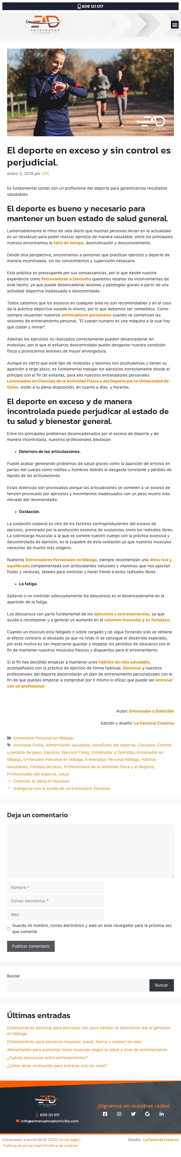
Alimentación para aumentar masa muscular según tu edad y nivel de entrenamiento (87, 1049)
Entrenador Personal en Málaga (43, 738)
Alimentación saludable (68, 745)
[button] (175, 25)
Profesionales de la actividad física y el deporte (109, 766)
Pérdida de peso (46, 766)
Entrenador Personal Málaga (112, 759)
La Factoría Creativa (161, 1139)
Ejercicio (51, 752)
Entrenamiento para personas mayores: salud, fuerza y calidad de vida (74, 1041)
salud (63, 774)
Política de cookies (61, 1145)
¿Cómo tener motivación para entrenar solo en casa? (57, 1065)
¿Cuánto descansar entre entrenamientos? (47, 1057)
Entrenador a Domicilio (113, 752)
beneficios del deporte (113, 745)
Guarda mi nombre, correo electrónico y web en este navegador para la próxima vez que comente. (92, 928)
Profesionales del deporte (31, 774)
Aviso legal (68, 1139)
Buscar (13, 976)
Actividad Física (28, 745)
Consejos (146, 745)
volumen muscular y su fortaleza (136, 620)
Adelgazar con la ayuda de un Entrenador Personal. (62, 788)
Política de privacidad (22, 1145)
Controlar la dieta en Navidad (41, 781)
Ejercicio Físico (75, 752)
